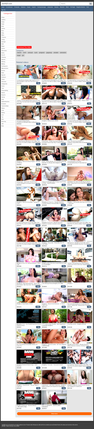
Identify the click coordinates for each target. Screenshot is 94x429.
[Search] (90, 3)
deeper (28, 7)
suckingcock (4, 66)
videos (3, 108)
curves (3, 48)
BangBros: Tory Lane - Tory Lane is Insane (52, 364)
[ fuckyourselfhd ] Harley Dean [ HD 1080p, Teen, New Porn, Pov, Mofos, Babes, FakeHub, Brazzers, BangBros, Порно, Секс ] (29, 243)
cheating (3, 57)
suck (35, 52)
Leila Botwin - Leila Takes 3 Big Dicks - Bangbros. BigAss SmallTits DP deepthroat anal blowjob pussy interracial (54, 385)
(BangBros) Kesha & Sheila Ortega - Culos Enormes (27, 365)
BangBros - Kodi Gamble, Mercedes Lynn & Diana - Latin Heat (79, 202)
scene (2, 86)
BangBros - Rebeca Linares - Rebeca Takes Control (78, 101)
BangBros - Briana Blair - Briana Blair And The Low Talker (53, 243)
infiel (2, 44)
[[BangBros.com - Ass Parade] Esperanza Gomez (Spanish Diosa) (29, 324)
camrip (3, 97)
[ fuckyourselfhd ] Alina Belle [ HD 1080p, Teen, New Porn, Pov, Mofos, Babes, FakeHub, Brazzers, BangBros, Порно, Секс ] (80, 121)
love (2, 114)
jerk (2, 123)
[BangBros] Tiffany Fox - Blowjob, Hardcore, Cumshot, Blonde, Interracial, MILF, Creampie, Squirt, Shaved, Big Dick (53, 202)
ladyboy (3, 19)
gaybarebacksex (5, 101)
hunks (2, 52)
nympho (56, 7)
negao (2, 46)
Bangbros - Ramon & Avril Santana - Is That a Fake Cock (53, 304)
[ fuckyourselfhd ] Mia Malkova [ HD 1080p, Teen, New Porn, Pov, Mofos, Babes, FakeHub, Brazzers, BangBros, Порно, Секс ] (54, 80)
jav (23, 55)
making (3, 64)
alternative (4, 50)
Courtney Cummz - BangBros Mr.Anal (77, 324)
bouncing (3, 121)
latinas (3, 28)
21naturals (16, 7)
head (2, 72)
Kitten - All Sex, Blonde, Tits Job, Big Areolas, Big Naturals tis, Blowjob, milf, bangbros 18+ (54, 162)
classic (19, 52)
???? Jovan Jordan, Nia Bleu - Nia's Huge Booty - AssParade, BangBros (54, 324)
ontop (2, 17)
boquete (3, 94)
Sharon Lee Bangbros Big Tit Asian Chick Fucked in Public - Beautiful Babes (54, 182)
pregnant (42, 52)
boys (2, 125)
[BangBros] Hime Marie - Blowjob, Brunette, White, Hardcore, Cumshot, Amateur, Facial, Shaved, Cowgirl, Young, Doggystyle (78, 345)
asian (3, 7)
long (2, 99)
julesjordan (50, 7)
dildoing (3, 61)
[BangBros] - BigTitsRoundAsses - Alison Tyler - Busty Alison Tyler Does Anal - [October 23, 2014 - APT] (29, 284)
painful (3, 92)
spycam (3, 75)
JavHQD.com (6, 4)
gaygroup (49, 52)
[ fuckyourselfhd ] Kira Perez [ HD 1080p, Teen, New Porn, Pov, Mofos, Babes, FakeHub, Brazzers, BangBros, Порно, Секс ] (29, 223)
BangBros (70, 283)
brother (3, 70)
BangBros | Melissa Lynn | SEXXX (50, 120)
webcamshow (4, 68)
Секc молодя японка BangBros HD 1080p (52, 283)
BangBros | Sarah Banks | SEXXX (25, 303)
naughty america (81, 7)
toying (3, 39)
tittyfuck (3, 37)
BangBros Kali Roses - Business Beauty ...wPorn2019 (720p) (26, 406)
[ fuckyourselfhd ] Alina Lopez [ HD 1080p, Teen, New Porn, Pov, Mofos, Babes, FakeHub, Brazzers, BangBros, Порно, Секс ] (80, 223)
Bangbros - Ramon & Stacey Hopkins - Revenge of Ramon (28, 162)
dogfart (34, 7)
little (2, 110)
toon (2, 88)
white (2, 35)
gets (2, 119)
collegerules (4, 83)
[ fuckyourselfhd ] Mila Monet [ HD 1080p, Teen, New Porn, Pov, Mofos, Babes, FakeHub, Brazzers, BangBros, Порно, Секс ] (29, 142)
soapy (2, 21)
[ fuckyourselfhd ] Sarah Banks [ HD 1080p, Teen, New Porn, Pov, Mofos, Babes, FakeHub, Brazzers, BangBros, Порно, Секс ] (54, 101)
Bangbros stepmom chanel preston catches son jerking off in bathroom (79, 385)
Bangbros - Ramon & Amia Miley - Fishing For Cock (28, 202)
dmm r (3, 55)
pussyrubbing (4, 90)
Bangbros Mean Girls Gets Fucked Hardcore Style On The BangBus (54, 264)
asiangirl (3, 41)
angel (18, 55)
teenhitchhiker (5, 106)
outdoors (3, 77)
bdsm (67, 7)
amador (56, 52)
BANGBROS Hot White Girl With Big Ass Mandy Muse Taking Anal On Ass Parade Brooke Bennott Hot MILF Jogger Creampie (80, 182)
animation (63, 52)
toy (2, 117)
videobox (23, 7)
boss (2, 30)
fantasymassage (41, 7)
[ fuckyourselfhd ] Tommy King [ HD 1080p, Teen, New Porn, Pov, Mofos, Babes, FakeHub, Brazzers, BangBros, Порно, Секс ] (80, 80)
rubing (3, 112)
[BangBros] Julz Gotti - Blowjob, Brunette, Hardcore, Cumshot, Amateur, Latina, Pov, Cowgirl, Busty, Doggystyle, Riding (52, 223)
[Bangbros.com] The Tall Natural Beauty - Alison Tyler (28, 264)
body (2, 26)
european (3, 103)
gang (2, 33)
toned (2, 79)
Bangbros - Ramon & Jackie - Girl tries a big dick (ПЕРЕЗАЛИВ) (54, 345)
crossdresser (9, 7)
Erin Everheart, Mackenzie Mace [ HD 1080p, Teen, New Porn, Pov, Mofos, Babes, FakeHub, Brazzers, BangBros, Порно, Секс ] (80, 365)
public (2, 24)
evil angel (72, 7)
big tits (3, 10)
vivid (87, 7)
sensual (30, 52)
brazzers (62, 7)
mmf (24, 52)
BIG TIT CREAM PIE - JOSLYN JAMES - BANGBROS (51, 406)
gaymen (3, 59)
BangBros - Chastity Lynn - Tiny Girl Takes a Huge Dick (27, 385)
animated (3, 81)
